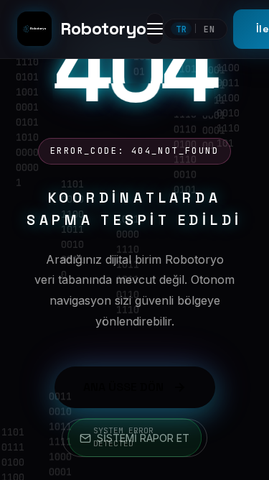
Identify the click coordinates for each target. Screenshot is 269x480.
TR (181, 29)
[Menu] (155, 29)
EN (209, 29)
